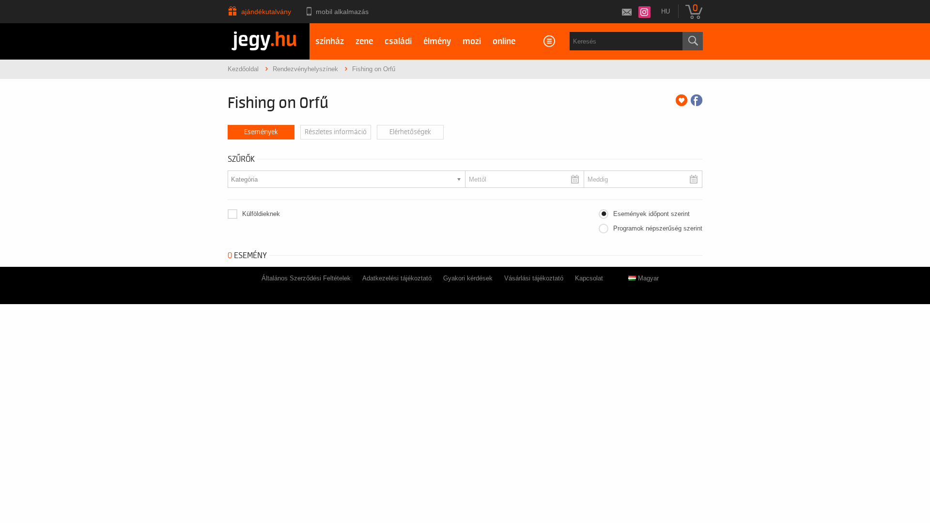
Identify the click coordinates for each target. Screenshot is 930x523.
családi (398, 41)
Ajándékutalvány (266, 11)
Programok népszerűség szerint (657, 228)
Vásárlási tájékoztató (533, 278)
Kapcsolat (589, 278)
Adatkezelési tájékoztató (397, 278)
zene (364, 41)
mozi (472, 41)
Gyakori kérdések (468, 278)
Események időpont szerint (651, 213)
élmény (437, 41)
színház (329, 41)
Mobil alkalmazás (342, 11)
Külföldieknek (261, 213)
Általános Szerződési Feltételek (306, 278)
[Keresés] (692, 41)
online (504, 41)
